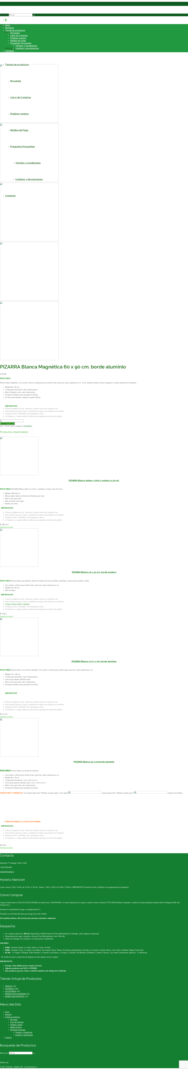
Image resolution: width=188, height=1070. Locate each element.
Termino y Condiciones (26, 46)
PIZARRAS (27, 426)
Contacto (9, 51)
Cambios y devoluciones (27, 48)
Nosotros (9, 28)
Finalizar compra (18, 38)
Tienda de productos (15, 30)
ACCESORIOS (10, 991)
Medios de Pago (18, 40)
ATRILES (8, 986)
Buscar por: (4, 15)
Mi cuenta (15, 33)
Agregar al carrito (7, 423)
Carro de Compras (19, 35)
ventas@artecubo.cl (7, 872)
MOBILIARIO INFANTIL (15, 996)
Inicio (7, 25)
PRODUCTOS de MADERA (15, 994)
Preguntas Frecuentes (20, 43)
